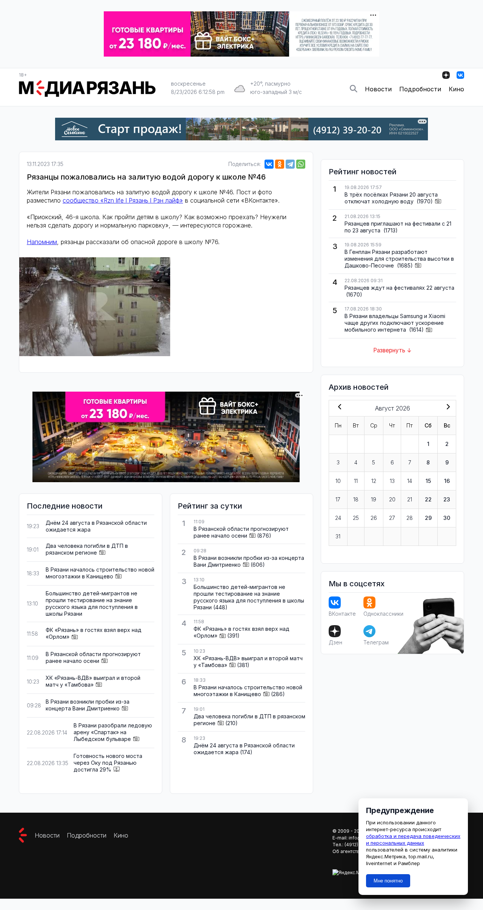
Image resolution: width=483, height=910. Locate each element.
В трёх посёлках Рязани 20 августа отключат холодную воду (391, 197)
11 (356, 481)
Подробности (420, 89)
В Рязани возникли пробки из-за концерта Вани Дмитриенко (87, 705)
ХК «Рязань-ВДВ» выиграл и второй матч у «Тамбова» (93, 681)
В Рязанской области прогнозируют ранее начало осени (93, 657)
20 (392, 499)
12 (373, 481)
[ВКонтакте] (269, 164)
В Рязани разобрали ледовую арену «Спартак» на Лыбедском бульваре (113, 732)
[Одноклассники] (279, 164)
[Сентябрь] (446, 407)
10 (338, 481)
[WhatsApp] (300, 164)
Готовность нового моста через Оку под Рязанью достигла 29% (108, 763)
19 (373, 499)
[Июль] (338, 407)
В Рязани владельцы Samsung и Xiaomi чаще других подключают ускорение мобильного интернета (395, 323)
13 (392, 481)
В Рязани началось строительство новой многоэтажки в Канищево (100, 573)
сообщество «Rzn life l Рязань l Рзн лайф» (123, 200)
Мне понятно (388, 881)
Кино (456, 89)
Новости (378, 89)
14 (409, 481)
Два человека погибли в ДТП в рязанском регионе (87, 549)
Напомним (42, 242)
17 (337, 499)
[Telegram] (290, 164)
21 (409, 499)
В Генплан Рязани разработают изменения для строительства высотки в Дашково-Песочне (399, 259)
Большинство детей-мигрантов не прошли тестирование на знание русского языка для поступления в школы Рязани (92, 603)
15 (428, 481)
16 (447, 481)
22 (428, 499)
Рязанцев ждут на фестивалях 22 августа (399, 287)
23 (446, 499)
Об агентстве (347, 851)
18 (355, 499)
